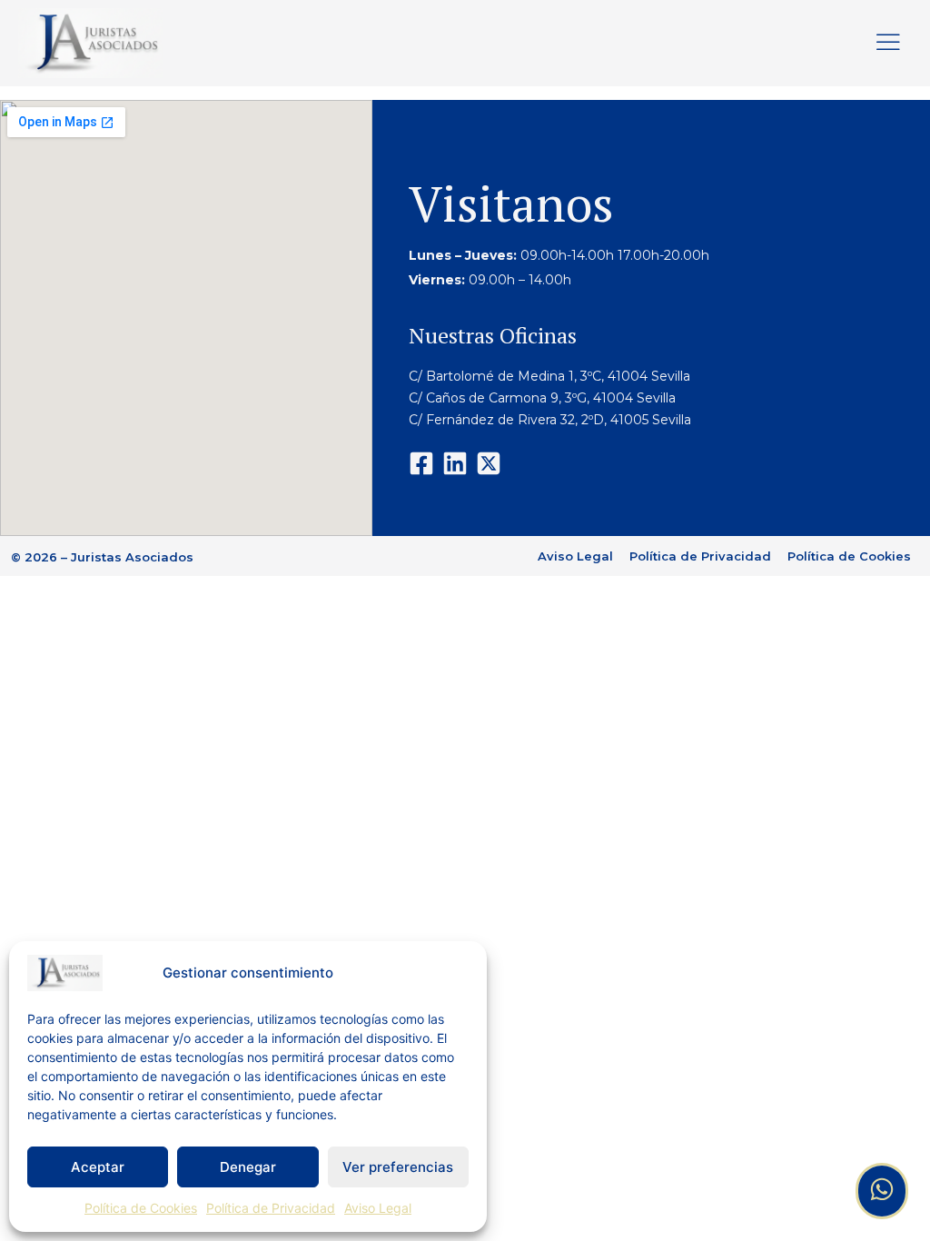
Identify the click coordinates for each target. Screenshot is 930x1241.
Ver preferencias (397, 1167)
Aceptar (97, 1167)
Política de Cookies (140, 1208)
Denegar (248, 1167)
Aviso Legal (377, 1208)
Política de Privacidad (270, 1208)
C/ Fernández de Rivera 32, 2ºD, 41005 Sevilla (552, 420)
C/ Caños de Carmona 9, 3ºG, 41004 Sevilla (542, 398)
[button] (888, 43)
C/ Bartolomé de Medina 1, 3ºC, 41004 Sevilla (549, 376)
